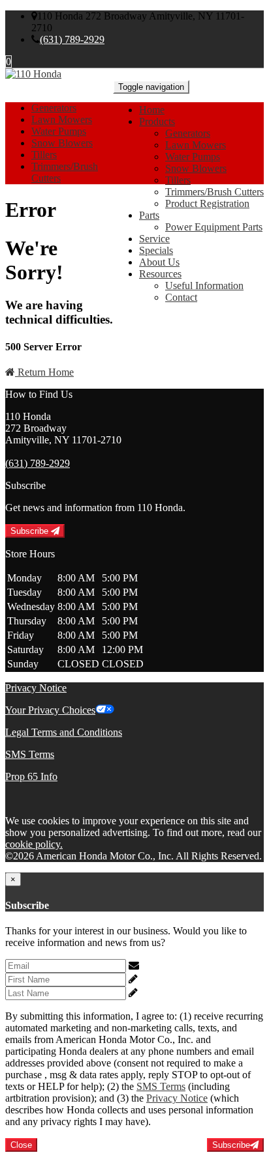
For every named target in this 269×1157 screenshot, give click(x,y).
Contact (181, 297)
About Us (159, 262)
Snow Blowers (196, 168)
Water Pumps (192, 156)
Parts (149, 215)
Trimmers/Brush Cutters (214, 191)
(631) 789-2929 (72, 39)
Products (157, 121)
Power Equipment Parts (213, 226)
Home (152, 109)
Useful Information (204, 285)
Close (21, 1145)
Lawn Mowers (195, 144)
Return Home (44, 372)
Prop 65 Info (31, 776)
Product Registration (207, 203)
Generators (187, 133)
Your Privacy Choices (50, 710)
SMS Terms (29, 754)
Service (154, 238)
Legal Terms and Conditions (63, 732)
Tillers (178, 180)
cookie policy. (34, 844)
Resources (160, 273)
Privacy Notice (36, 687)
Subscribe (30, 531)
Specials (156, 250)
